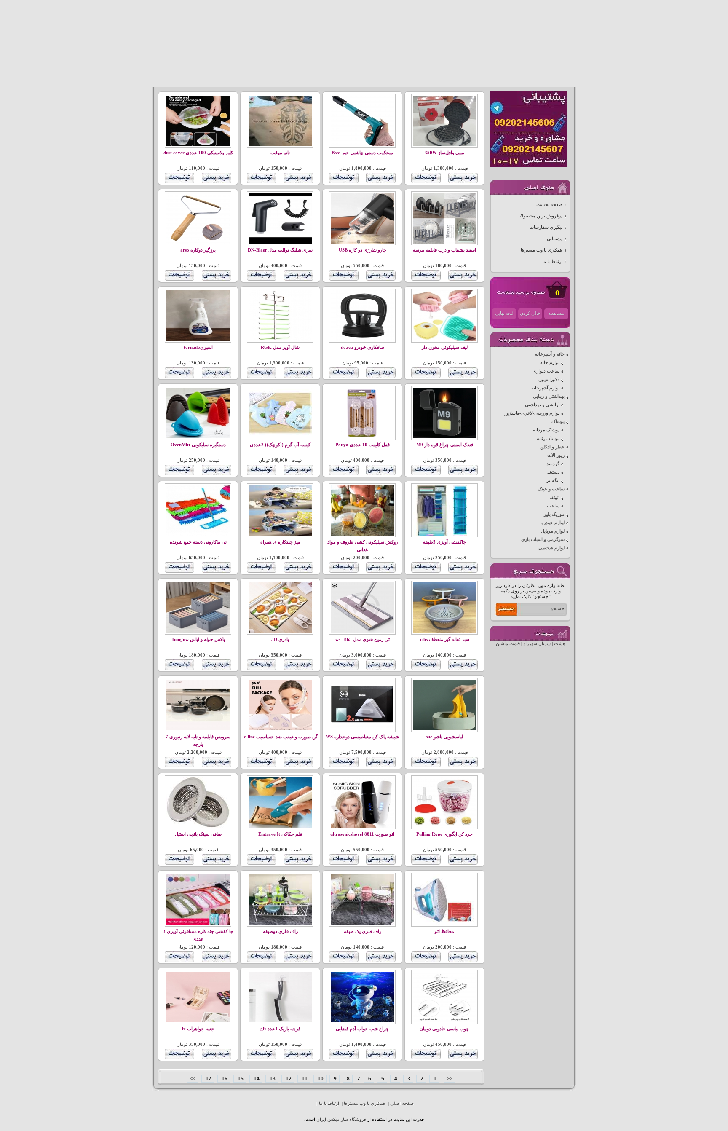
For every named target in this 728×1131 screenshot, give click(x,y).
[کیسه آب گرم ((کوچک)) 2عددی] (280, 436)
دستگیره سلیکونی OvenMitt (198, 444)
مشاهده (556, 313)
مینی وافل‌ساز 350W (444, 152)
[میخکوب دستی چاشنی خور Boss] (362, 144)
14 (256, 1079)
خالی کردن (530, 313)
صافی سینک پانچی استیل (198, 834)
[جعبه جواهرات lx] (198, 1020)
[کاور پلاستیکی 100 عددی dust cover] (198, 144)
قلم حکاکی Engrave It (280, 834)
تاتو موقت (280, 152)
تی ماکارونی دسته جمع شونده (198, 542)
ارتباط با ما (552, 261)
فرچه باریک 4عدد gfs (280, 1028)
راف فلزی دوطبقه (280, 931)
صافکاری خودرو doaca (362, 347)
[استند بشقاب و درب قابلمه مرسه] (444, 242)
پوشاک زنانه (548, 438)
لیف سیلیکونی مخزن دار (445, 347)
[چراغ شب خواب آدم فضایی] (362, 1020)
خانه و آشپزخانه (550, 354)
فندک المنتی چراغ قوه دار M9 (444, 444)
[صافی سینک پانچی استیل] (198, 826)
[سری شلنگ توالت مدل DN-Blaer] (280, 242)
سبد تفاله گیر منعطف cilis (444, 639)
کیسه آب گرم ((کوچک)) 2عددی (280, 444)
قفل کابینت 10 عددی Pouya (362, 444)
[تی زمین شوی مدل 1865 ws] (362, 631)
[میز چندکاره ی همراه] (280, 534)
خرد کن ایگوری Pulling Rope (444, 834)
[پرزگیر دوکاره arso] (198, 242)
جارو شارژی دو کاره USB (362, 250)
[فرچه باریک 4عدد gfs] (280, 1020)
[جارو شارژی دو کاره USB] (362, 242)
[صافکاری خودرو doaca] (362, 339)
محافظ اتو (444, 931)
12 (288, 1079)
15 (240, 1079)
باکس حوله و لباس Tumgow (198, 639)
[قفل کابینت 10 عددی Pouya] (362, 436)
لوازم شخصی (551, 548)
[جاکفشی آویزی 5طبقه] (444, 534)
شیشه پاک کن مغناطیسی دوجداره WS (362, 736)
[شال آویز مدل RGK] (280, 339)
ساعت (553, 506)
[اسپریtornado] (198, 339)
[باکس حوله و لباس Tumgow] (198, 631)
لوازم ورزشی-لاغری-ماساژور (531, 413)
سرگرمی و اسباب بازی (543, 539)
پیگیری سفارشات (546, 227)
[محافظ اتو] (444, 923)
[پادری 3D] (280, 631)
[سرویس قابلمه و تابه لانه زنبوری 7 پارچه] (198, 728)
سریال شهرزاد (537, 643)
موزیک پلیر (554, 514)
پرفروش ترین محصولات (539, 216)
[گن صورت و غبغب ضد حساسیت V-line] (280, 728)
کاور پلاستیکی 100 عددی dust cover (198, 152)
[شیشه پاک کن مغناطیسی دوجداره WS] (362, 728)
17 (207, 1079)
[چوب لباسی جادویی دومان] (444, 1020)
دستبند (553, 472)
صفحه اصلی (402, 1103)
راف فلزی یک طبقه (362, 931)
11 (304, 1079)
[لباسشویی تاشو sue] (444, 728)
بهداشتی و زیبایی (549, 396)
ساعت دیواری (546, 371)
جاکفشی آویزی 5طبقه (444, 542)
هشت (559, 643)
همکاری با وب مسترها (541, 250)
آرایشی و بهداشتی (542, 404)
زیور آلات (556, 455)
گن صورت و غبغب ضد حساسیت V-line (280, 736)
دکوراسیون (548, 379)
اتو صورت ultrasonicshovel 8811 (362, 834)
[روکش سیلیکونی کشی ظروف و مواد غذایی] (362, 534)
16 (224, 1079)
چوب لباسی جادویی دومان (444, 1028)
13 (272, 1079)
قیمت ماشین (508, 643)
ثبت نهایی (504, 313)
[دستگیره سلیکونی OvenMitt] (198, 436)
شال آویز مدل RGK (280, 347)
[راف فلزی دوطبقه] (280, 923)
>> (192, 1079)
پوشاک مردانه (546, 430)
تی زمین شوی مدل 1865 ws (362, 639)
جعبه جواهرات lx (198, 1028)
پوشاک (558, 421)
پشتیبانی (554, 238)
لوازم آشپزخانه (545, 388)
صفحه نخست (549, 204)
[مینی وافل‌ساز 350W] (444, 144)
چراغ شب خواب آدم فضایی (362, 1028)
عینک (554, 497)
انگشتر (552, 480)
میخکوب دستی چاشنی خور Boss (362, 152)
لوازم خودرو (553, 522)
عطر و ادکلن (552, 447)
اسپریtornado (198, 347)
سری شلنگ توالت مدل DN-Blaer (280, 250)
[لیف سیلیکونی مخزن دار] (444, 339)
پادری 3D (280, 639)
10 (320, 1079)
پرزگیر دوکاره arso (198, 250)
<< (449, 1079)
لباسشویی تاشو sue (444, 736)
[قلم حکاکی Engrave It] (280, 826)
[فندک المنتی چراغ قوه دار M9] (444, 436)
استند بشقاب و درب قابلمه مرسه (444, 250)
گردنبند (552, 463)
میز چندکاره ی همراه (280, 542)
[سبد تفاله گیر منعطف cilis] (444, 631)
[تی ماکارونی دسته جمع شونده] (198, 534)
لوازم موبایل (553, 531)
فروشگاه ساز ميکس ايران (341, 1119)
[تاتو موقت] (280, 144)
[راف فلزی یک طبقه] (362, 923)
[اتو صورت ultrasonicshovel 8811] (362, 826)
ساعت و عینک (551, 489)
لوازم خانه (549, 362)
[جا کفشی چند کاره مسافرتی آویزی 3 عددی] (198, 923)
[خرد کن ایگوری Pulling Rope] (444, 826)
